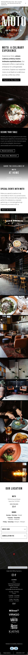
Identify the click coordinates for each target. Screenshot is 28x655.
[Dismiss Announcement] (25, 3)
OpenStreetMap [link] (16, 567)
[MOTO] (14, 620)
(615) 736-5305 (14, 587)
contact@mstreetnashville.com (14, 589)
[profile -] (23, 8)
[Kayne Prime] (14, 632)
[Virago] (14, 614)
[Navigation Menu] (26, 8)
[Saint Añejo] (14, 626)
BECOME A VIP (20, 653)
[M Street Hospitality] (14, 610)
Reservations (6, 653)
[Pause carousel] (27, 39)
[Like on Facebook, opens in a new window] (15, 507)
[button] (14, 243)
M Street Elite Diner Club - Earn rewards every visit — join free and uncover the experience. (11, 3)
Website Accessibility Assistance (14, 643)
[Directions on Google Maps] (14, 555)
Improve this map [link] (23, 567)
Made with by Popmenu (11, 571)
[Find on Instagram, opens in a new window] (13, 507)
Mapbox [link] (10, 567)
